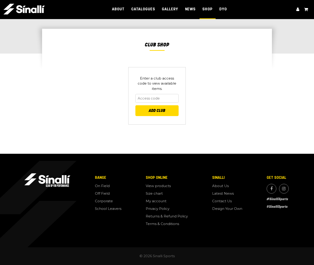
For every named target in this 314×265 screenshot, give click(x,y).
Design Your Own (227, 208)
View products (158, 186)
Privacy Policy (157, 208)
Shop (207, 9)
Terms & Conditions (162, 224)
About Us (220, 186)
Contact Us (222, 201)
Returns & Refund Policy (167, 216)
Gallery (170, 9)
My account (298, 9)
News (190, 9)
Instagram (284, 189)
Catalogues (143, 9)
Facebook (271, 189)
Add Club (157, 110)
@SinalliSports (277, 206)
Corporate (104, 201)
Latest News (223, 193)
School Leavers (108, 208)
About (118, 9)
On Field (102, 186)
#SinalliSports (277, 199)
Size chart (154, 193)
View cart (306, 9)
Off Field (102, 193)
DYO (223, 9)
